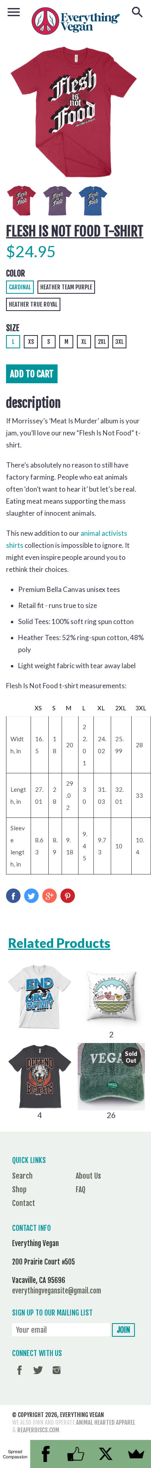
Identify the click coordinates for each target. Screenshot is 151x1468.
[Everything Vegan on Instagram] (56, 1375)
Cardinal (20, 287)
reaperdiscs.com (38, 1430)
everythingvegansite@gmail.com (56, 1291)
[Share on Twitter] (31, 896)
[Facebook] (45, 1454)
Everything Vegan (82, 1415)
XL (84, 342)
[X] (106, 1454)
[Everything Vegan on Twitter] (38, 1375)
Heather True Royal (33, 304)
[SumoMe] (136, 1454)
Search (22, 1175)
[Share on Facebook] (13, 896)
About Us (88, 1175)
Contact (23, 1203)
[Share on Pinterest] (67, 896)
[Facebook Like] (75, 1454)
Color (15, 273)
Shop (19, 1189)
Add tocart (32, 373)
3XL (119, 342)
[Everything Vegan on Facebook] (19, 1375)
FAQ (80, 1189)
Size (12, 328)
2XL (102, 342)
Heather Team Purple (66, 287)
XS (31, 342)
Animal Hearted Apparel (105, 1422)
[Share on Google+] (49, 896)
